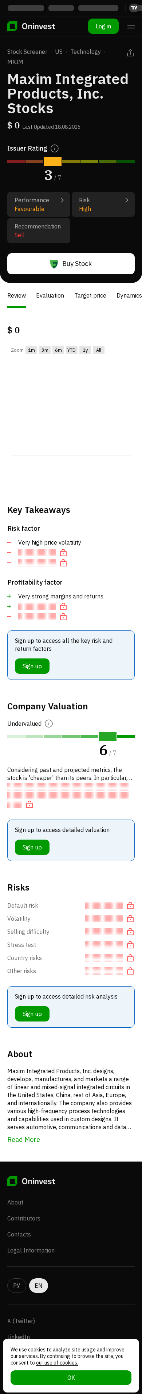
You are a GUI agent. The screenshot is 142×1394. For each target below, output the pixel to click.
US (59, 51)
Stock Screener (27, 51)
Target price (90, 295)
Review (16, 295)
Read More (23, 1139)
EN (39, 1285)
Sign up (32, 666)
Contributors (23, 1218)
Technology (85, 51)
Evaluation (50, 295)
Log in (103, 26)
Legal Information (31, 1250)
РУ (16, 1285)
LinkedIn (18, 1337)
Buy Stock (77, 263)
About (15, 1202)
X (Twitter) (21, 1321)
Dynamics (129, 295)
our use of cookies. (57, 1362)
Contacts (19, 1234)
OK (71, 1377)
